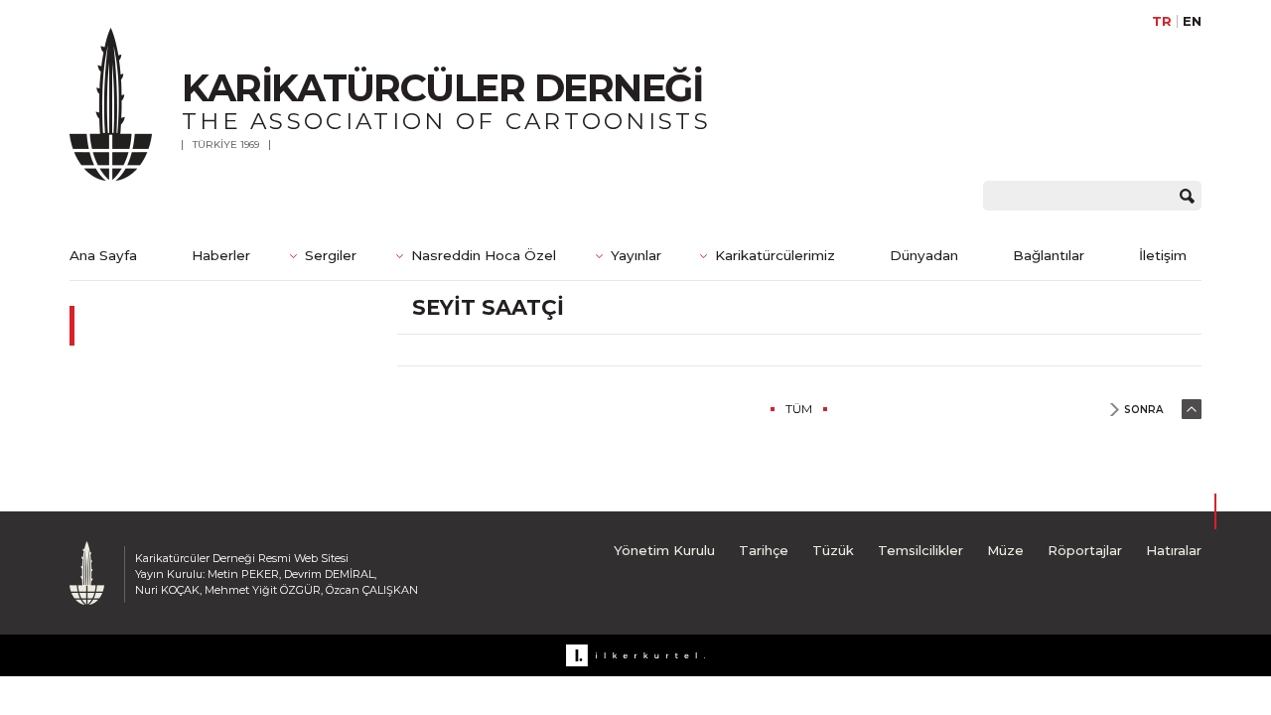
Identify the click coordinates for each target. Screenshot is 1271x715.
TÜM (798, 408)
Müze (1005, 550)
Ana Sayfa (103, 255)
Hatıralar (1173, 550)
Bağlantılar (1048, 255)
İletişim (1163, 255)
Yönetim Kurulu (664, 550)
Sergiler (330, 255)
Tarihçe (763, 550)
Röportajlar (1085, 550)
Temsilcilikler (920, 550)
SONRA (1143, 409)
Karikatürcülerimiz (775, 255)
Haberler (221, 255)
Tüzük (833, 550)
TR (1162, 21)
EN (1192, 21)
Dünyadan (924, 255)
